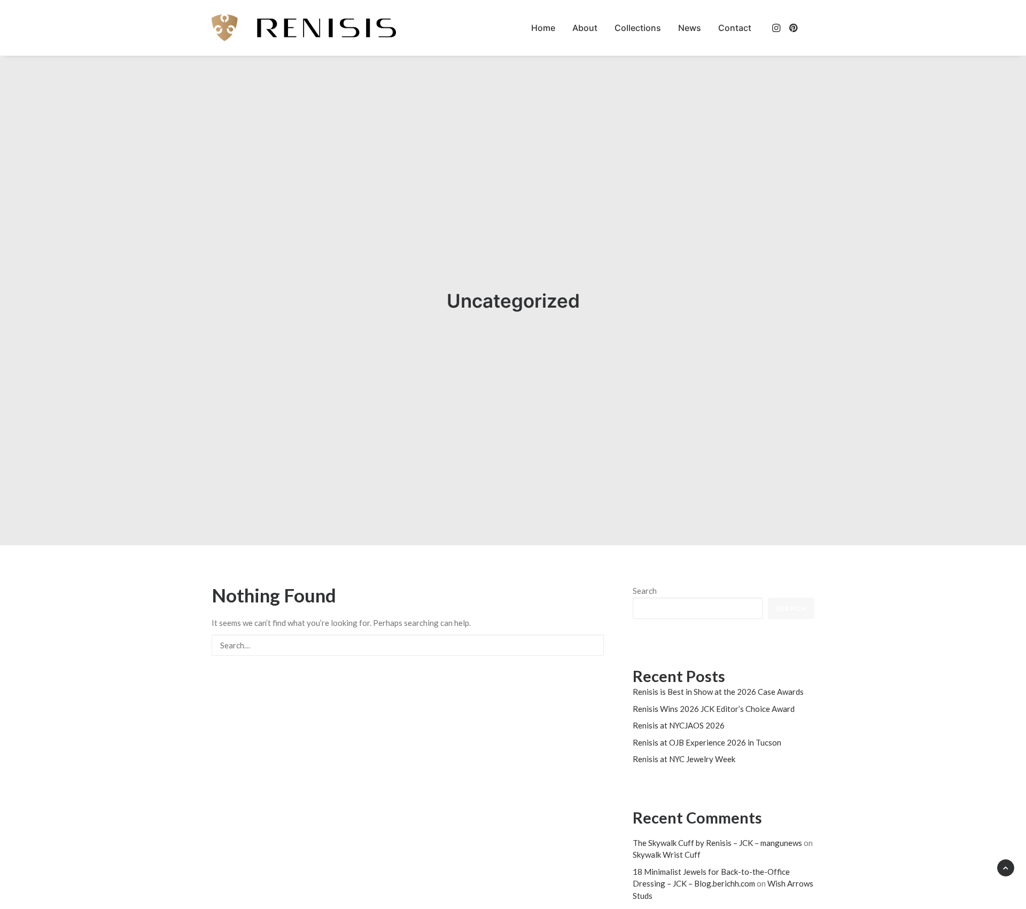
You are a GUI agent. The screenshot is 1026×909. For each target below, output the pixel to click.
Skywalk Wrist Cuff (667, 854)
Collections (638, 27)
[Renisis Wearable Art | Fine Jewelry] (304, 27)
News (689, 27)
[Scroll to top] (1005, 867)
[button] (777, 28)
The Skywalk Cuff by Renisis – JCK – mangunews (717, 843)
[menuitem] (543, 28)
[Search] (408, 645)
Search (645, 590)
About (584, 27)
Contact (734, 27)
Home (543, 27)
